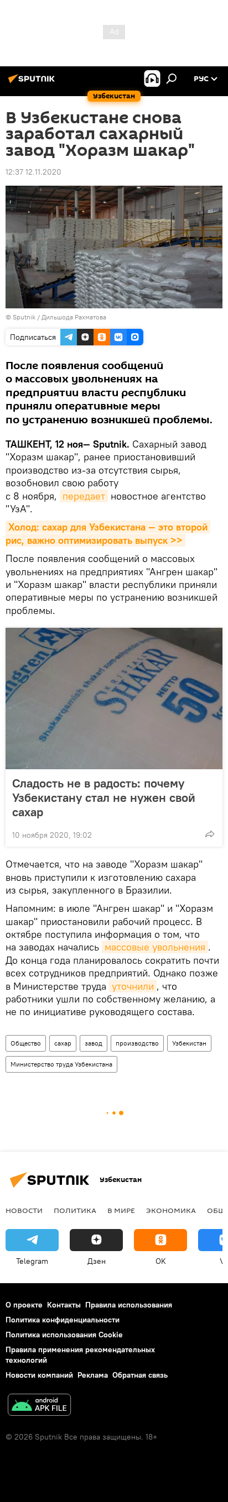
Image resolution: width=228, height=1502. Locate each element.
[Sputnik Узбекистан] (33, 83)
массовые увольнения (155, 947)
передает (84, 496)
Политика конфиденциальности (63, 1320)
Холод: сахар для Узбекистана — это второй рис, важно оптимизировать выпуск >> (108, 533)
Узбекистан (189, 1043)
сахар (62, 1043)
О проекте (24, 1305)
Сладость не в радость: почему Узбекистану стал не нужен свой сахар (103, 797)
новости (24, 1210)
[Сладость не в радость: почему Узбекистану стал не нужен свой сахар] (114, 698)
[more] (210, 834)
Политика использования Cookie (64, 1335)
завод (93, 1043)
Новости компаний (39, 1375)
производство (137, 1043)
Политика (75, 1210)
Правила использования (128, 1305)
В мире (121, 1210)
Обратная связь (140, 1375)
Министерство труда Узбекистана (61, 1064)
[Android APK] (39, 1406)
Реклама (92, 1375)
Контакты (64, 1305)
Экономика (171, 1210)
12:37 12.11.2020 (33, 172)
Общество (26, 1043)
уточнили (133, 986)
